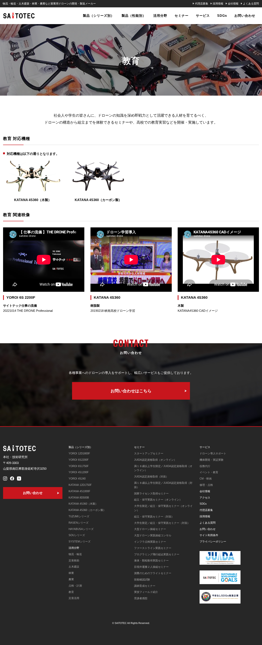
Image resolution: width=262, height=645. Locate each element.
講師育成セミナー (144, 585)
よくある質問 (251, 3)
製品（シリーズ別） (81, 447)
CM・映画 (206, 478)
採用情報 (218, 3)
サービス (205, 447)
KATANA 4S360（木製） (83, 503)
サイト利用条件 (209, 535)
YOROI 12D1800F (79, 453)
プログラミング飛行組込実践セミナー (156, 554)
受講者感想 (140, 598)
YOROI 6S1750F (79, 466)
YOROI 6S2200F (79, 459)
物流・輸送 (75, 554)
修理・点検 (206, 484)
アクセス (205, 497)
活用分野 (74, 547)
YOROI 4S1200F (79, 472)
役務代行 (205, 466)
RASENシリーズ (78, 522)
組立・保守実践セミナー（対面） (154, 516)
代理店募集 (201, 3)
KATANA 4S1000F (79, 491)
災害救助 (74, 560)
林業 (71, 573)
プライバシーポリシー (213, 541)
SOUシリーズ (77, 535)
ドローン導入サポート (213, 453)
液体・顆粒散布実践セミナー (151, 560)
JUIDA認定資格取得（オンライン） (155, 459)
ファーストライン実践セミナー (152, 548)
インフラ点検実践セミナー (150, 541)
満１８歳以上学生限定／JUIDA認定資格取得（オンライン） (163, 468)
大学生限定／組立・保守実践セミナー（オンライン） (163, 508)
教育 (71, 592)
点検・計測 (75, 585)
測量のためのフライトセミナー (152, 573)
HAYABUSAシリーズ (81, 529)
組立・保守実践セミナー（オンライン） (158, 499)
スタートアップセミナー (148, 453)
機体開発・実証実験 (212, 459)
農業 (71, 579)
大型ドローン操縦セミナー (150, 529)
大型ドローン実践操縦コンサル (152, 535)
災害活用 (74, 598)
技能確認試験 (142, 579)
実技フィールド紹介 (146, 592)
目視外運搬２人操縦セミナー (151, 566)
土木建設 (74, 566)
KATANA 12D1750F (80, 484)
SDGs (203, 503)
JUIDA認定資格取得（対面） (151, 476)
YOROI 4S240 (77, 478)
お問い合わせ (208, 529)
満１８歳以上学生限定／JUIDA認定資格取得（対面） (163, 485)
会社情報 (233, 3)
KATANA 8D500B (79, 497)
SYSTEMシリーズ (79, 541)
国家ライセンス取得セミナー (151, 493)
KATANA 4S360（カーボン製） (87, 510)
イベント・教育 (209, 472)
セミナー (139, 447)
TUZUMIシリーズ (79, 516)
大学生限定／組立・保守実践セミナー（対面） (162, 522)
